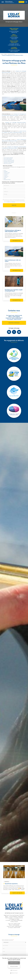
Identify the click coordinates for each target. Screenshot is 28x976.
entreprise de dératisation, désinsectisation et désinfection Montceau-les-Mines (14, 147)
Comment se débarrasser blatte (9, 160)
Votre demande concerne (7, 941)
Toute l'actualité (17, 894)
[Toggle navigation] (26, 1)
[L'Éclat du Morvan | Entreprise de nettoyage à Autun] (2, 2)
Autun (5, 170)
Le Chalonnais (6, 173)
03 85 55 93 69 (14, 48)
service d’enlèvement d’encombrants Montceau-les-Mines (14, 140)
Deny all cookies (14, 966)
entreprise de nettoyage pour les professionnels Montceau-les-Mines (14, 114)
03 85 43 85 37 (14, 42)
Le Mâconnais (6, 176)
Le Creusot (5, 174)
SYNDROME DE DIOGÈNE (8, 883)
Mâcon (5, 178)
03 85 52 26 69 (14, 29)
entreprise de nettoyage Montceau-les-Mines (15, 122)
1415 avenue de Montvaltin (14, 51)
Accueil (2, 54)
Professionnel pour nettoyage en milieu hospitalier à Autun (13, 230)
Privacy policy (14, 973)
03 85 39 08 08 (14, 36)
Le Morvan (5, 177)
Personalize (14, 970)
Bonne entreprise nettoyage (8, 157)
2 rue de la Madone (14, 38)
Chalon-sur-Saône (7, 172)
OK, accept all (14, 962)
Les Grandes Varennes (14, 44)
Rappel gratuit (21, 1)
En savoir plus (17, 240)
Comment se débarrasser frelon (9, 161)
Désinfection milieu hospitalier (9, 162)
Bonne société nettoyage (8, 158)
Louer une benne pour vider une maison (13, 260)
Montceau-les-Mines (11, 54)
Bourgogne (5, 171)
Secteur (5, 54)
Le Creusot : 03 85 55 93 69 (14, 928)
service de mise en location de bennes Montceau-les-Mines (14, 131)
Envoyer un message (14, 322)
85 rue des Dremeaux (14, 32)
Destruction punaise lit (7, 163)
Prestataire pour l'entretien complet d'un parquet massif (13, 290)
